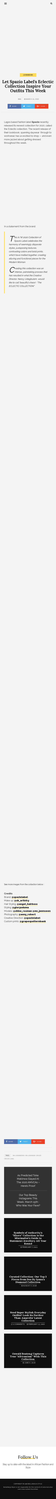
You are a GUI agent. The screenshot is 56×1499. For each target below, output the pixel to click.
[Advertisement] (28, 38)
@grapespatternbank (33, 921)
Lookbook (28, 75)
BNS (19, 99)
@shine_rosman (22, 911)
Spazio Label (9, 1159)
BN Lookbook (30, 1155)
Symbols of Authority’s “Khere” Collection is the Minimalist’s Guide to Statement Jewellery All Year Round (28, 1238)
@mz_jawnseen (41, 911)
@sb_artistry (21, 900)
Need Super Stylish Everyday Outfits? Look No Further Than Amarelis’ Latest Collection (28, 1316)
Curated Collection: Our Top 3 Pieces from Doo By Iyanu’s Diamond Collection (28, 1279)
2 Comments (19, 1324)
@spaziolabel (20, 897)
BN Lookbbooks (18, 1155)
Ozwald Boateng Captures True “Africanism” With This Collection (28, 1356)
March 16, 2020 (32, 99)
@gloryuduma (20, 907)
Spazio (38, 1155)
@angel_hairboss (27, 904)
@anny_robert (27, 914)
